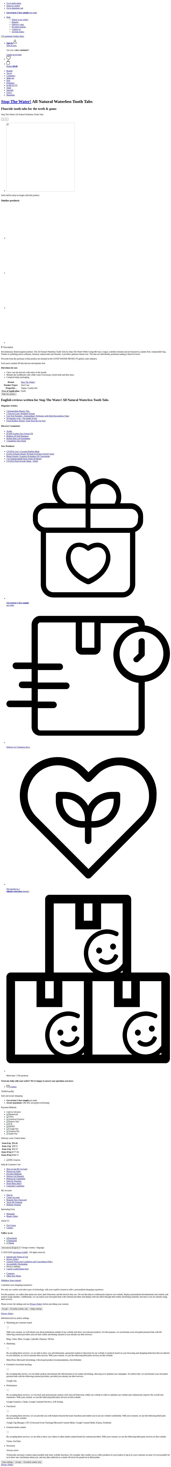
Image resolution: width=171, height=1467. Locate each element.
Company (10, 1273)
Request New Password (16, 1200)
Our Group (11, 1225)
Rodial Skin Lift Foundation (18, 438)
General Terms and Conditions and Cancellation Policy (29, 1262)
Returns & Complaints (15, 1179)
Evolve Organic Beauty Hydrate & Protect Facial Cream (30, 454)
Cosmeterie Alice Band (16, 441)
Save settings (7, 1462)
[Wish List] (8, 59)
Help (8, 17)
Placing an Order (13, 1171)
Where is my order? (20, 20)
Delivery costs (18, 24)
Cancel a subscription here (17, 1269)
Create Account (13, 1197)
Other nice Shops (13, 1276)
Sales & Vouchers (13, 1181)
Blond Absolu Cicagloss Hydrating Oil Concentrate (28, 456)
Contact (9, 1228)
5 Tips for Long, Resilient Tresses (20, 413)
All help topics (18, 32)
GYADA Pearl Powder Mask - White (22, 461)
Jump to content (13, 6)
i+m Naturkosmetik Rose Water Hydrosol (23, 459)
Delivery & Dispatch (15, 1176)
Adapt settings (36, 1309)
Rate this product (8, 394)
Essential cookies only (19, 1309)
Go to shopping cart (14, 8)
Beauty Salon (12, 1216)
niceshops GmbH (20, 1252)
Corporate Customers (15, 1186)
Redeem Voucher (13, 1205)
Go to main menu (13, 3)
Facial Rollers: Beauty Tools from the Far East (25, 421)
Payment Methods (14, 1174)
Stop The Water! (16, 101)
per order (21, 13)
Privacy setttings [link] (13, 1266)
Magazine (10, 1214)
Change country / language (32, 1247)
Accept (5, 1309)
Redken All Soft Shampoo (17, 436)
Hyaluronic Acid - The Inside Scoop (21, 418)
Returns (15, 22)
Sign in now (11, 45)
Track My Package (14, 1202)
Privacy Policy (12, 1259)
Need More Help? (14, 1183)
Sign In (9, 1195)
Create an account (14, 54)
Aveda (9, 431)
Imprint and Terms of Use (17, 1257)
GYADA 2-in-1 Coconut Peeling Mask (22, 451)
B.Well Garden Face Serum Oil (19, 434)
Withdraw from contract (11, 1280)
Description (8, 347)
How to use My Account (16, 1169)
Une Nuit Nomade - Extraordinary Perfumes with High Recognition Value (37, 416)
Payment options (19, 27)
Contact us (16, 29)
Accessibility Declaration (17, 1264)
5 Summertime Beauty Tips (17, 411)
